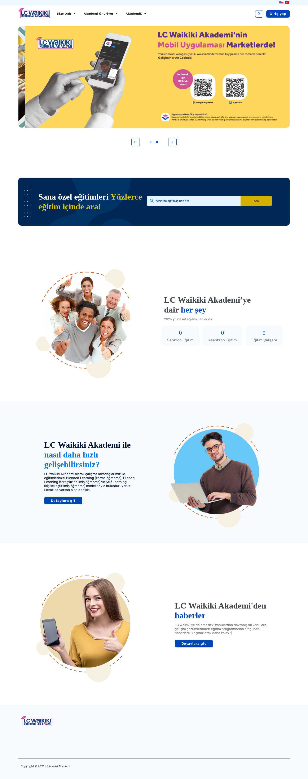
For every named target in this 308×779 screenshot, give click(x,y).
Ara (256, 201)
